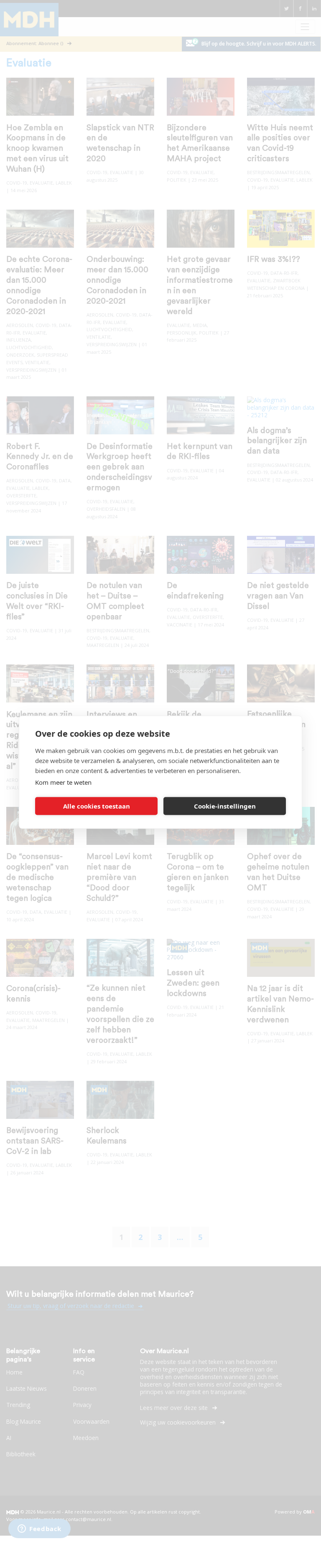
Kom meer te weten (63, 782)
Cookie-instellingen (225, 806)
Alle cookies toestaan (96, 806)
